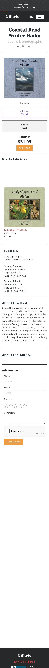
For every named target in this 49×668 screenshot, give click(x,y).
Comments (9, 412)
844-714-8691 (24, 4)
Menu (40, 17)
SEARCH (17, 7)
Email (7, 387)
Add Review (10, 370)
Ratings (8, 399)
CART (29, 7)
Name (7, 375)
